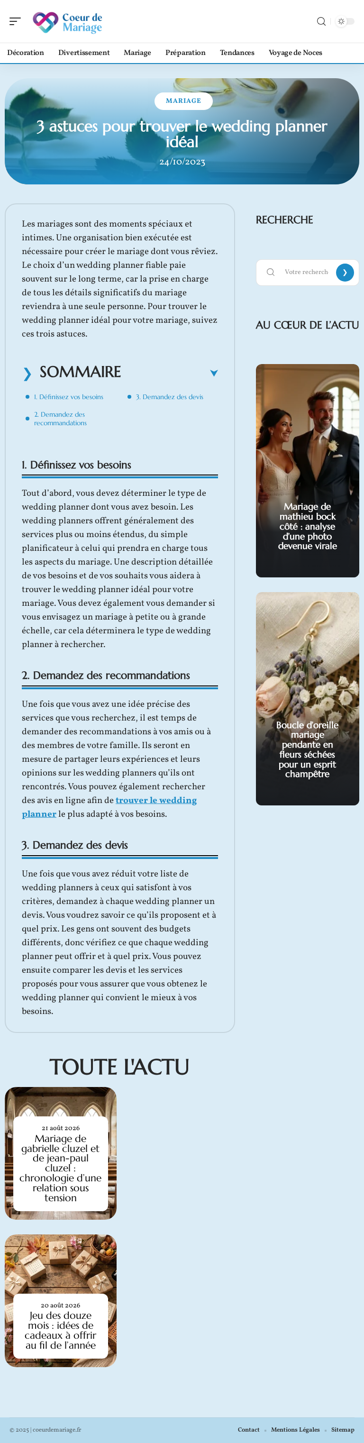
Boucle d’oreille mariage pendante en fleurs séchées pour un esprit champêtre (307, 749)
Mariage (183, 101)
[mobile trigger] (17, 21)
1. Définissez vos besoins (68, 397)
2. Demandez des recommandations (60, 418)
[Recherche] (321, 21)
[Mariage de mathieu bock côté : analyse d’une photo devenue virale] (307, 470)
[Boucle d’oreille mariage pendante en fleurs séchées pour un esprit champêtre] (307, 698)
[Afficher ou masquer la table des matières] (169, 373)
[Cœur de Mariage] (68, 21)
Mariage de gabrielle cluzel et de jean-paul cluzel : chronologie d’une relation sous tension (60, 1168)
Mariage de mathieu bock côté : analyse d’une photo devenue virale (307, 526)
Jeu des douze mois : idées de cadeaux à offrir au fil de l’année (60, 1330)
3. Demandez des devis (169, 397)
